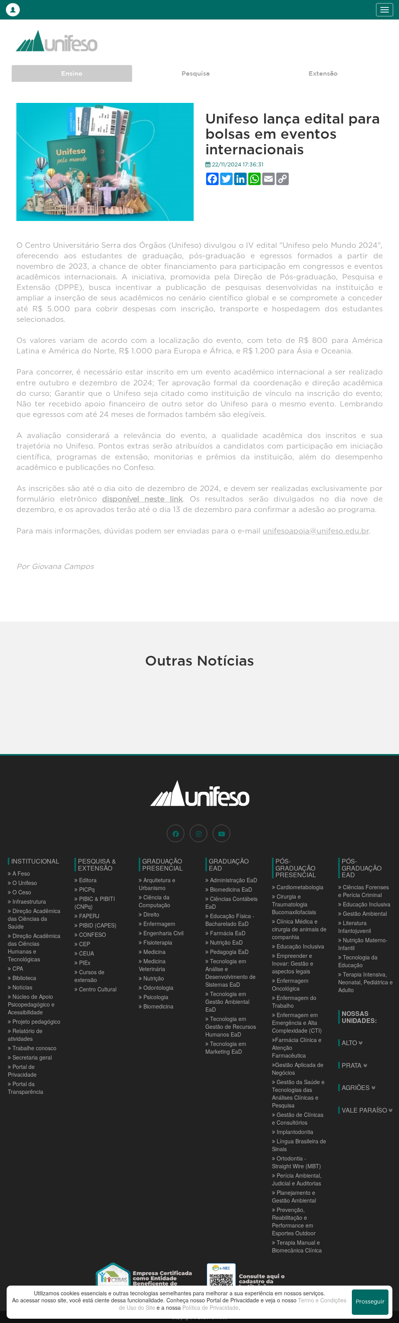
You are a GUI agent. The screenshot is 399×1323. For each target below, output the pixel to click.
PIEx (84, 962)
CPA (17, 968)
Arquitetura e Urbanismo (157, 884)
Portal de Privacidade (22, 1070)
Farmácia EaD (226, 933)
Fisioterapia (157, 942)
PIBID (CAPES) (97, 925)
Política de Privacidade (210, 1307)
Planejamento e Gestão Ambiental (294, 1196)
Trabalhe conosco (33, 1048)
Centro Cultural (97, 989)
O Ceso (21, 892)
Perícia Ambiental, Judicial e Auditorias (296, 1179)
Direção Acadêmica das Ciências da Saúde (34, 918)
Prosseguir (370, 1302)
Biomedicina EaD (230, 889)
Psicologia (155, 997)
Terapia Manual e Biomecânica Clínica (297, 1246)
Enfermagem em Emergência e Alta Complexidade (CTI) (297, 1022)
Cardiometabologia (299, 887)
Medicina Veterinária (152, 965)
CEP (84, 944)
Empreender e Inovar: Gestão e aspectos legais (292, 963)
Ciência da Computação (154, 901)
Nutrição (153, 978)
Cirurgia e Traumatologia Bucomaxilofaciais (294, 904)
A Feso (20, 873)
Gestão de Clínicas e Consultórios (297, 1118)
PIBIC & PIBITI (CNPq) (94, 902)
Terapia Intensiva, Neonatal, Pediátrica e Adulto (365, 982)
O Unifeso (24, 883)
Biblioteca (23, 978)
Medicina (154, 952)
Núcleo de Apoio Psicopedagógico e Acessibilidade (31, 1004)
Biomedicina (157, 1006)
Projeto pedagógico (35, 1021)
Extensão (323, 73)
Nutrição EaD (225, 942)
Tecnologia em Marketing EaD (225, 1047)
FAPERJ (88, 916)
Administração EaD (232, 880)
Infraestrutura (28, 901)
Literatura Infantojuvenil (354, 926)
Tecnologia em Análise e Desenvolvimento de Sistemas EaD (230, 972)
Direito (150, 914)
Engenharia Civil (163, 933)
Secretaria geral (31, 1057)
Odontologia (157, 987)
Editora (87, 880)
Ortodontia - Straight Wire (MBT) (296, 1162)
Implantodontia (294, 1132)
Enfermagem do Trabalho (294, 1001)
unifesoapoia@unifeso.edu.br (316, 531)
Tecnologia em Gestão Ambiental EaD (227, 1001)
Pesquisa (196, 73)
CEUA (86, 953)
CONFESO (92, 934)
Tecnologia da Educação (358, 961)
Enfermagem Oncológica (290, 984)
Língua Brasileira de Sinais (299, 1145)
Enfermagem (158, 923)
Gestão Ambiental (364, 913)
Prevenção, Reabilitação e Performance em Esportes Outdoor (294, 1221)
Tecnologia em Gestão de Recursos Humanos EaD (230, 1026)
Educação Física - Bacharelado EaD (229, 919)
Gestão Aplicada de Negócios (297, 1068)
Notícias (21, 987)
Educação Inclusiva (299, 946)
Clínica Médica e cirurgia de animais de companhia (299, 929)
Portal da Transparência (25, 1087)
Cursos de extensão (89, 976)
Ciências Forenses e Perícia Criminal (363, 891)
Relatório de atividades (25, 1034)
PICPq (86, 889)
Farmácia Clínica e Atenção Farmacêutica (296, 1047)
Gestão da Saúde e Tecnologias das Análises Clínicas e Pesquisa (298, 1093)
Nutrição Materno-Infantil (363, 944)
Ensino (72, 73)
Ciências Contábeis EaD (231, 902)
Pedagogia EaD (228, 952)
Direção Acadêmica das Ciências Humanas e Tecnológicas (34, 947)
